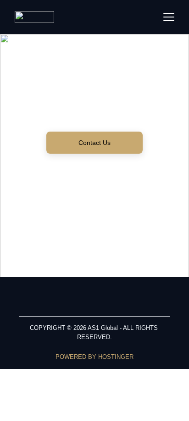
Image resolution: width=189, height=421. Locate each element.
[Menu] (168, 17)
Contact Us (94, 142)
